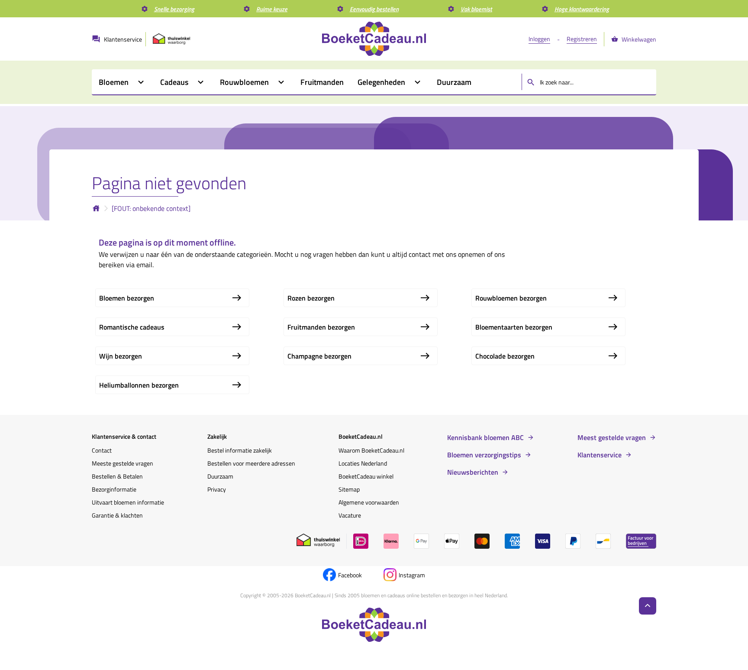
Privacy (216, 489)
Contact (102, 450)
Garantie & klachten (117, 515)
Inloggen (539, 38)
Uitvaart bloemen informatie (128, 502)
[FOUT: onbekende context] (151, 208)
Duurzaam (220, 476)
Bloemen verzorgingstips (484, 455)
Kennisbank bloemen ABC (485, 437)
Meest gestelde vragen (611, 437)
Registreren (582, 38)
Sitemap (349, 489)
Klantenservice (599, 455)
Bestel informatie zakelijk (239, 450)
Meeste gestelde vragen (122, 463)
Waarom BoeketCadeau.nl (371, 450)
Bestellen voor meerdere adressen (251, 463)
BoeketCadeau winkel (366, 476)
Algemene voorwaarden (369, 502)
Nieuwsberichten (472, 472)
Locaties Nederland (363, 463)
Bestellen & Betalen (117, 476)
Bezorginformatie (114, 489)
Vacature (350, 515)
